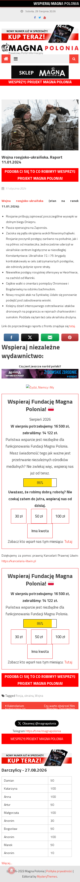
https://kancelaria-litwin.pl (19, 561)
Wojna (39, 695)
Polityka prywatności (59, 871)
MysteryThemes (47, 876)
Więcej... (7, 863)
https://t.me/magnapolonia (43, 731)
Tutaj (68, 541)
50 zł (39, 516)
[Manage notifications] (11, 870)
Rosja (19, 695)
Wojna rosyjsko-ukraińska (22, 200)
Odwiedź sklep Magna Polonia (40, 72)
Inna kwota (40, 531)
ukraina (29, 695)
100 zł (60, 516)
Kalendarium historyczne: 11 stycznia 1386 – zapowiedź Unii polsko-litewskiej (16, 706)
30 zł (19, 516)
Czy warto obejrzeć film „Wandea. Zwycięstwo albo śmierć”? (59, 706)
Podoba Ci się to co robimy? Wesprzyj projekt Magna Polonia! (40, 175)
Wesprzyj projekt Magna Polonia (40, 82)
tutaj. (72, 326)
